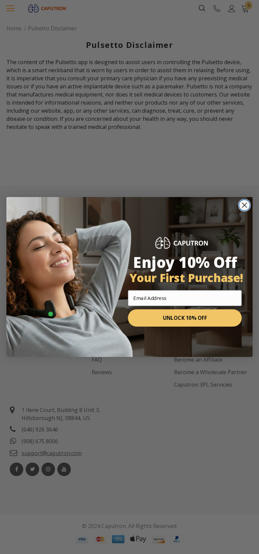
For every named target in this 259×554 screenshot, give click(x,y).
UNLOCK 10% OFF (185, 318)
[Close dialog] (244, 205)
